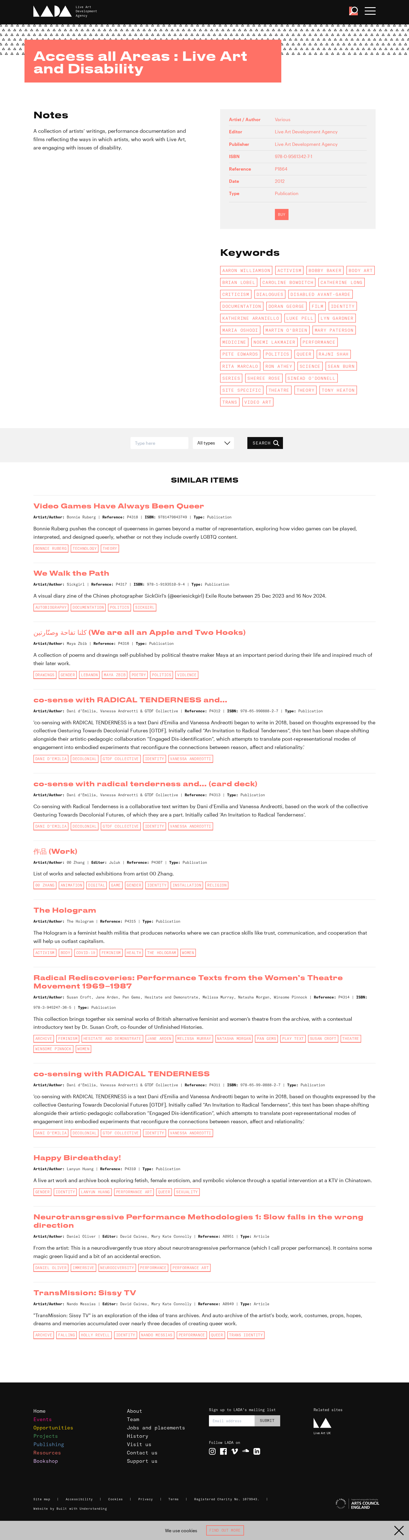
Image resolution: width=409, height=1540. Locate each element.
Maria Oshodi (240, 330)
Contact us (142, 1452)
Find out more (225, 1530)
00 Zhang (45, 885)
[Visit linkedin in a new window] (256, 1451)
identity (343, 306)
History (137, 1436)
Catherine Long (342, 282)
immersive (83, 1268)
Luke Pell (299, 318)
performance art (134, 1192)
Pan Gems (266, 1038)
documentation (241, 306)
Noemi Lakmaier (274, 342)
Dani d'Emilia (51, 759)
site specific (241, 390)
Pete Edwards (240, 354)
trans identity (246, 1335)
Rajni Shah (334, 354)
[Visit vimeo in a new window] (234, 1451)
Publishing (48, 1444)
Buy (281, 214)
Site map (41, 1499)
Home (39, 1411)
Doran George (286, 306)
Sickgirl (144, 607)
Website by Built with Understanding (70, 1509)
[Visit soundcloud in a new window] (245, 1451)
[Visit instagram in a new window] (212, 1451)
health (134, 952)
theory (306, 390)
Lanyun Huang (95, 1192)
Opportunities (53, 1427)
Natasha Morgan (234, 1038)
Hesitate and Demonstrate (112, 1038)
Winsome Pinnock (53, 1049)
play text (293, 1038)
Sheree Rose (263, 378)
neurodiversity (117, 1268)
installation (187, 885)
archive (43, 1038)
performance (319, 342)
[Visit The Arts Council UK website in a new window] (345, 1504)
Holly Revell (95, 1335)
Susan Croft (323, 1038)
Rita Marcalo (240, 366)
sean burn (341, 366)
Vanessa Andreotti (190, 759)
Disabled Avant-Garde (320, 294)
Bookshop (45, 1461)
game (116, 885)
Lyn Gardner (337, 318)
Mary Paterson (334, 330)
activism (289, 270)
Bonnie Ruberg (51, 548)
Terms (173, 1499)
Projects (45, 1436)
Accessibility (79, 1499)
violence (186, 675)
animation (71, 885)
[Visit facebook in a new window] (223, 1451)
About (134, 1411)
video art (257, 402)
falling (66, 1335)
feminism (111, 952)
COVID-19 (85, 952)
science (310, 366)
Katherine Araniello (250, 318)
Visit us (139, 1444)
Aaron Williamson (246, 270)
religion (216, 885)
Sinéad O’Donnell (311, 378)
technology (85, 548)
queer (304, 354)
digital (96, 885)
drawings (45, 675)
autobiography (51, 607)
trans (229, 402)
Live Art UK (322, 1433)
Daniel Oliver (51, 1268)
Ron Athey (278, 366)
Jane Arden (159, 1038)
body (65, 952)
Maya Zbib (114, 675)
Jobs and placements (156, 1427)
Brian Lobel (238, 282)
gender (68, 675)
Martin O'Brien (286, 330)
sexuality (187, 1192)
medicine (234, 342)
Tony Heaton (338, 390)
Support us (142, 1461)
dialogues (270, 294)
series (231, 378)
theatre (279, 390)
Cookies (115, 1499)
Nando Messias (157, 1335)
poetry (139, 675)
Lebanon (89, 675)
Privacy (145, 1499)
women (188, 952)
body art (361, 270)
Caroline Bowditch (287, 282)
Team (133, 1419)
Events (42, 1419)
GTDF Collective (121, 759)
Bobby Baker (325, 270)
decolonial (85, 759)
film (318, 306)
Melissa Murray (194, 1038)
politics (277, 354)
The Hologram (161, 952)
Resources (47, 1452)
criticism (235, 294)
